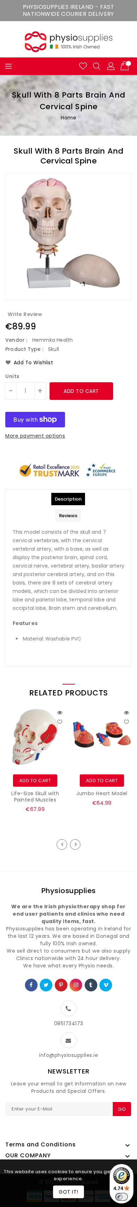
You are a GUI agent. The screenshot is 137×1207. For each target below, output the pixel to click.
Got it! (68, 1191)
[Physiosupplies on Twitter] (46, 985)
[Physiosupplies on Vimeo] (106, 985)
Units (12, 376)
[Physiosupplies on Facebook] (31, 985)
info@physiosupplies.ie (68, 1055)
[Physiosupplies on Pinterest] (61, 985)
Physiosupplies (68, 891)
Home (68, 117)
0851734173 (68, 1023)
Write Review (25, 314)
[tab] (68, 499)
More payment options (35, 435)
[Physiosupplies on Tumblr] (91, 985)
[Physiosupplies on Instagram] (76, 985)
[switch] (121, 1197)
